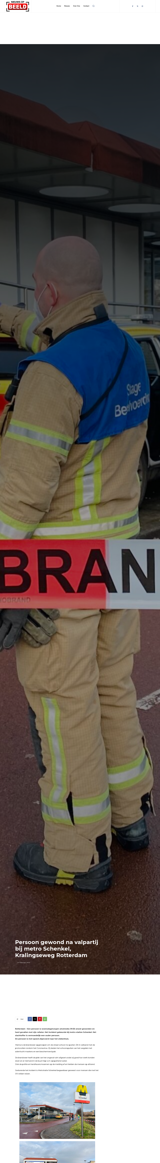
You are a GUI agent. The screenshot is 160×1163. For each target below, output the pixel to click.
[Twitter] (137, 6)
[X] (35, 1019)
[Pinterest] (40, 1019)
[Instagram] (142, 6)
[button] (93, 6)
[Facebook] (133, 6)
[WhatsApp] (45, 1019)
